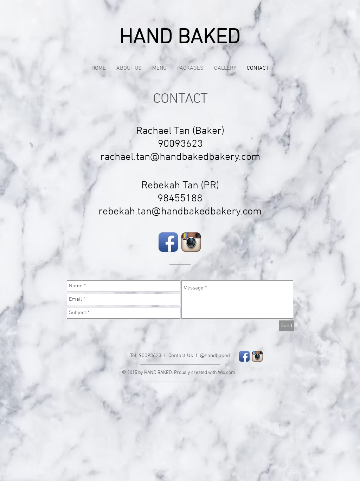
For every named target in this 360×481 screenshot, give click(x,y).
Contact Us (180, 355)
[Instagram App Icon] (191, 242)
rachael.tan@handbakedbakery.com (180, 157)
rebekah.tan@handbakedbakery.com (180, 211)
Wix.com (226, 373)
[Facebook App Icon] (168, 242)
